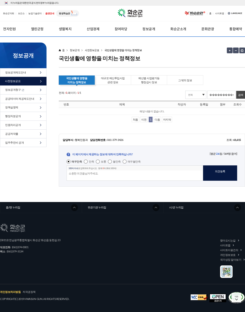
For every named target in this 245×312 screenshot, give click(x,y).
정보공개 (148, 29)
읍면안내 (49, 13)
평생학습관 (64, 13)
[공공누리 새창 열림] (217, 298)
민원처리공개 (13, 124)
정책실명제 (11, 107)
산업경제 (93, 29)
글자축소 (236, 50)
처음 (135, 119)
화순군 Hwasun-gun (131, 13)
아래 (236, 296)
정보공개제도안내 (15, 72)
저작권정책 (29, 291)
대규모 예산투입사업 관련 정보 (113, 80)
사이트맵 (219, 13)
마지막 (167, 119)
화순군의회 (8, 13)
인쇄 (242, 50)
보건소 (21, 13)
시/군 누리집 (176, 207)
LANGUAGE (236, 13)
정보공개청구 (13, 89)
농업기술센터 (35, 13)
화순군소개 (178, 29)
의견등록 (220, 171)
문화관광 (207, 29)
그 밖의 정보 (185, 80)
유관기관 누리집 (97, 207)
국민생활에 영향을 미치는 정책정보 (76, 80)
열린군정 (37, 29)
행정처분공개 (13, 116)
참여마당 (121, 29)
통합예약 (235, 29)
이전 (143, 119)
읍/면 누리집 (13, 207)
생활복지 (65, 29)
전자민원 (9, 29)
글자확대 (230, 50)
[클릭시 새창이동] (194, 13)
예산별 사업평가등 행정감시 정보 (149, 80)
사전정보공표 (12, 81)
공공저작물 (11, 133)
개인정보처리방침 (10, 291)
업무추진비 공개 (14, 142)
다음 (157, 119)
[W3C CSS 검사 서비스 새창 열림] (199, 297)
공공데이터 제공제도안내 (19, 98)
